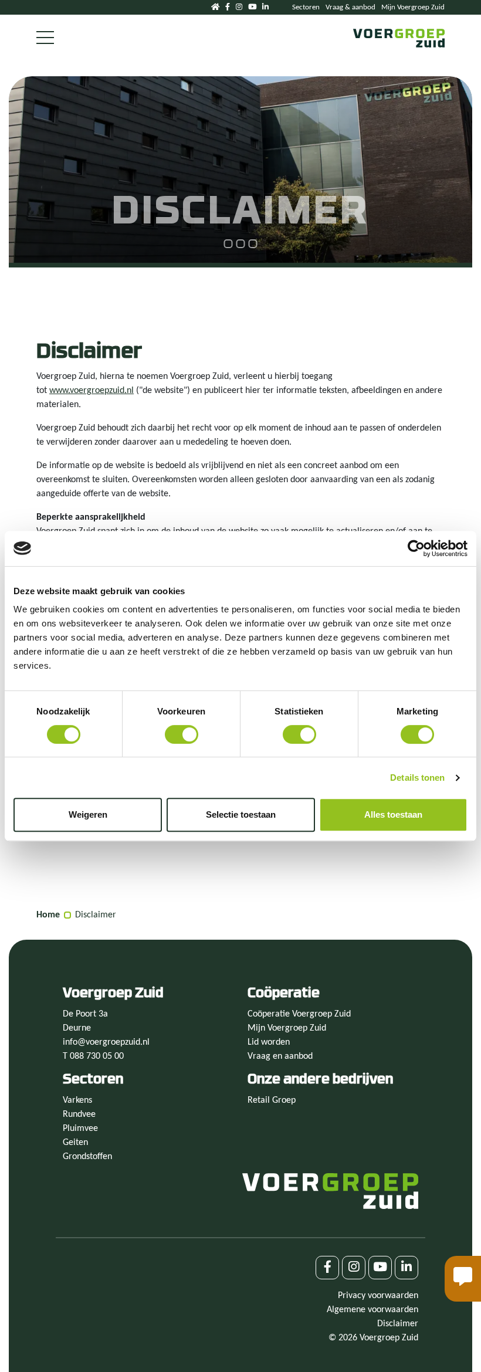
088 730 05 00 (97, 1056)
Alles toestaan (393, 814)
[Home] (215, 7)
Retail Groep (272, 1100)
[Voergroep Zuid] (399, 38)
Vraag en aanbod (280, 1056)
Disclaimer (95, 915)
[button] (462, 1278)
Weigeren (88, 814)
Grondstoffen (87, 1156)
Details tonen (417, 777)
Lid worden (269, 1042)
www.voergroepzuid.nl (91, 390)
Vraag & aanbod (350, 7)
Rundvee (79, 1114)
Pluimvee (80, 1128)
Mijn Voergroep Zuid (413, 7)
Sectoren (306, 7)
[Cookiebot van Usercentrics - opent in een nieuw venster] (416, 548)
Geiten (75, 1142)
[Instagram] (239, 7)
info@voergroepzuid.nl (106, 1042)
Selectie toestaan (241, 814)
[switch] (181, 734)
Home (48, 915)
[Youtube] (252, 7)
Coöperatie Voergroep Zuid (299, 1014)
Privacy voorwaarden (378, 1295)
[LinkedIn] (265, 7)
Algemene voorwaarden (372, 1310)
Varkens (77, 1100)
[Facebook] (227, 7)
